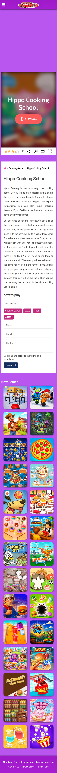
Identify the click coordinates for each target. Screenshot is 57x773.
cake (27, 311)
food (37, 311)
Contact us (13, 766)
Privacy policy (28, 766)
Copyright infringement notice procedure (34, 762)
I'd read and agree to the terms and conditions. (22, 357)
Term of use (42, 766)
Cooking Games (17, 168)
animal (8, 317)
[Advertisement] (28, 41)
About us (7, 762)
